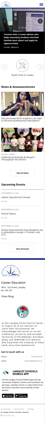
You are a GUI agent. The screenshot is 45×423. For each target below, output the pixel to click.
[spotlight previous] (4, 21)
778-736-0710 (36, 350)
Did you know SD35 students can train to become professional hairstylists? (21, 113)
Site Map (30, 403)
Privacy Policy (6, 403)
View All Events (22, 243)
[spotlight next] (40, 21)
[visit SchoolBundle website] (22, 409)
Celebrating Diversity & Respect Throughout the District (18, 152)
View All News (22, 167)
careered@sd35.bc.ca (33, 355)
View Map (7, 290)
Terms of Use (19, 403)
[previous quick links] (4, 61)
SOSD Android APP (21, 390)
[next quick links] (41, 61)
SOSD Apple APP (8, 390)
